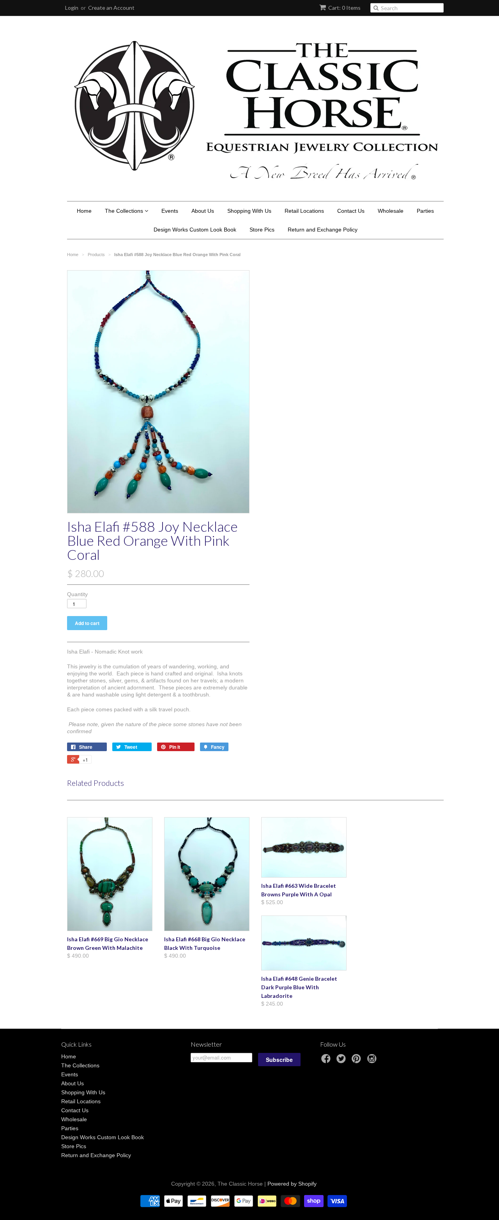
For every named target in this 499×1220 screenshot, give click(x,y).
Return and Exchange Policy (322, 229)
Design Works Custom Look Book (195, 229)
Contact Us (351, 211)
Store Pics (262, 229)
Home (84, 211)
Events (169, 211)
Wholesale (390, 211)
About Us (202, 211)
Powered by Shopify (292, 1184)
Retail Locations (304, 211)
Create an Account (111, 7)
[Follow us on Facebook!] (327, 1061)
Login (71, 7)
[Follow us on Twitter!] (342, 1061)
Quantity (77, 594)
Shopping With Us (249, 211)
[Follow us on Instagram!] (373, 1061)
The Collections (125, 211)
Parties (425, 211)
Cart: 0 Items (344, 7)
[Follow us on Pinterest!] (357, 1061)
